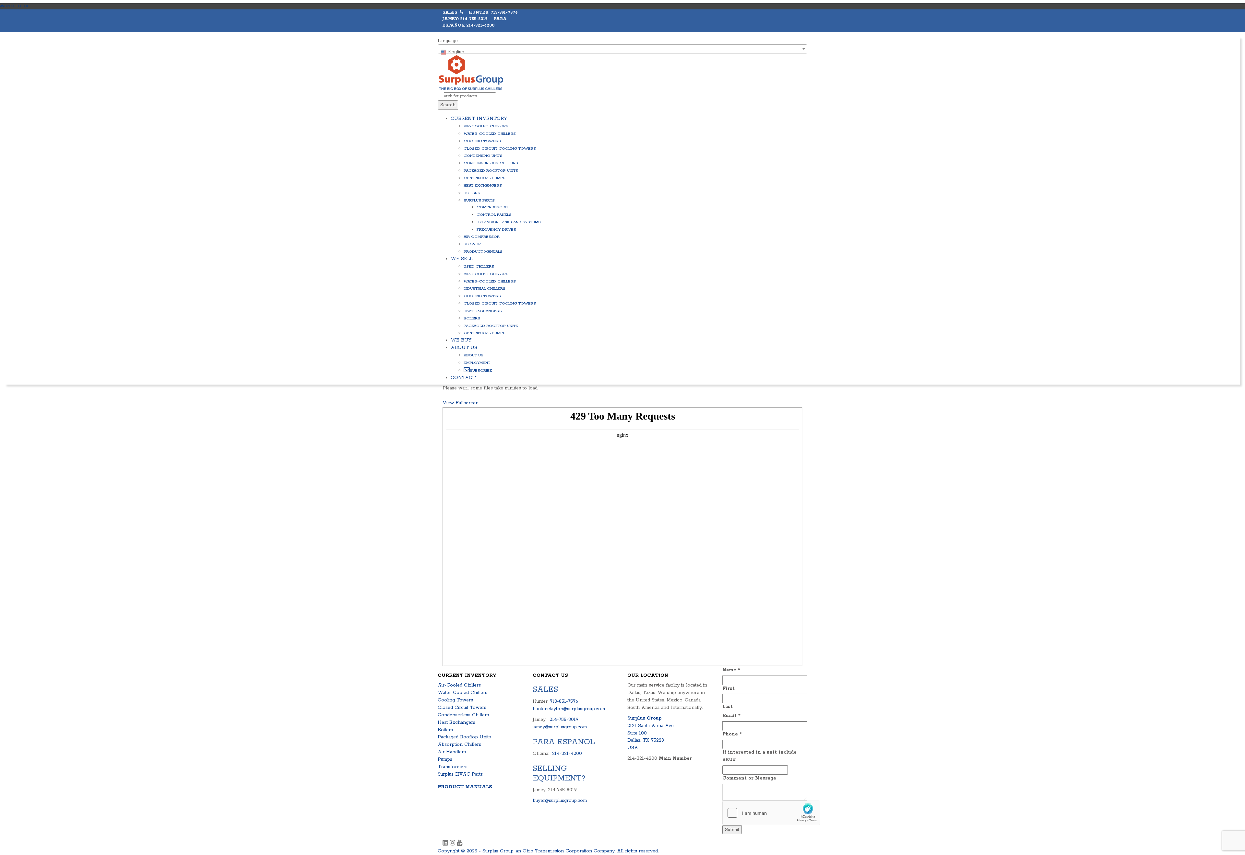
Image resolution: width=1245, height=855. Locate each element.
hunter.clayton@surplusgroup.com (569, 709)
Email (731, 716)
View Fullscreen (461, 403)
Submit (732, 830)
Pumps (445, 759)
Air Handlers (452, 752)
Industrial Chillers (484, 288)
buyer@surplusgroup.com (560, 800)
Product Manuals (483, 251)
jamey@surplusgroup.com (560, 727)
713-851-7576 (564, 701)
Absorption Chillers (459, 744)
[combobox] (622, 48)
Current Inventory (479, 118)
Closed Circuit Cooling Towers (500, 148)
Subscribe (481, 370)
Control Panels (494, 214)
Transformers (453, 767)
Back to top (17, 6)
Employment (477, 362)
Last (727, 707)
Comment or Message (749, 778)
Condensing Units (483, 155)
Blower (472, 244)
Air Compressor (482, 236)
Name (731, 670)
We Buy (461, 340)
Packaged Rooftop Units (491, 170)
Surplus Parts (479, 200)
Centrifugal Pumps (484, 178)
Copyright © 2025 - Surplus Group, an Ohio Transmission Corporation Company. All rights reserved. (548, 851)
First (728, 688)
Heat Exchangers (483, 185)
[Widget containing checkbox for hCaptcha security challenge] (771, 813)
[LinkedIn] (446, 844)
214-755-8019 (564, 719)
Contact (463, 378)
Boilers (472, 193)
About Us (464, 348)
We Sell (461, 259)
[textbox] (622, 52)
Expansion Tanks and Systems (509, 222)
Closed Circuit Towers (462, 708)
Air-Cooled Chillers (486, 126)
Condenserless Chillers (491, 163)
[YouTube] (459, 844)
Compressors (492, 207)
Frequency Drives (496, 229)
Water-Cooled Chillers (490, 133)
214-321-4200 (567, 754)
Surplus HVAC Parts (460, 774)
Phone (732, 734)
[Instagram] (453, 844)
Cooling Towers (482, 141)
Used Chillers (479, 266)
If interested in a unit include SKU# (759, 756)
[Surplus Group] (471, 72)
